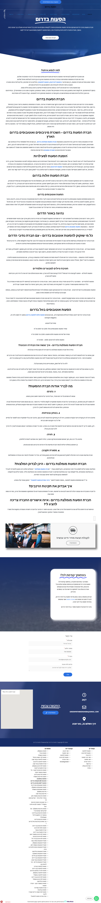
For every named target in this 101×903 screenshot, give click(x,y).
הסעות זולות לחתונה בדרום (35, 315)
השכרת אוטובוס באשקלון (39, 843)
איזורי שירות (21, 14)
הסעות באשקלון (42, 751)
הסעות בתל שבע (41, 881)
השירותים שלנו (75, 14)
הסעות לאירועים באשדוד (39, 879)
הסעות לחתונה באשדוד (39, 875)
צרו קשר (11, 14)
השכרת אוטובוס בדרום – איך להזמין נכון (38, 863)
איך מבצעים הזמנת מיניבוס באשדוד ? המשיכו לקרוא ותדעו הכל (38, 804)
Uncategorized (64, 762)
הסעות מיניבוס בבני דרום (39, 826)
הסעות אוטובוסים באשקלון (39, 787)
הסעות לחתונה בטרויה (40, 866)
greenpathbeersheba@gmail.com (84, 712)
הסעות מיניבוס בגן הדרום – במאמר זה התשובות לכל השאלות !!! (39, 815)
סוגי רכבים (66, 751)
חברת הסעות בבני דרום (39, 832)
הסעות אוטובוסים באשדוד (39, 789)
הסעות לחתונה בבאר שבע (39, 759)
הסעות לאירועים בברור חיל (39, 839)
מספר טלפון (68, 648)
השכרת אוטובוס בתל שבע (39, 851)
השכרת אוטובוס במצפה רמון (38, 845)
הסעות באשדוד (42, 755)
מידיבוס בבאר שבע (41, 794)
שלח (68, 674)
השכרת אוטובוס (49, 150)
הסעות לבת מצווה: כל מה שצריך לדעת (37, 893)
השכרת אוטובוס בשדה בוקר (38, 841)
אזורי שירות (65, 759)
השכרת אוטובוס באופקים (39, 854)
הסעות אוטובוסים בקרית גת (38, 785)
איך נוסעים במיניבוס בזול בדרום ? (37, 822)
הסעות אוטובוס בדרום (72, 227)
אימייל (69, 656)
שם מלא (69, 640)
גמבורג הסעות (70, 599)
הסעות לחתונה (53, 14)
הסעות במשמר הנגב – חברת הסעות (38, 884)
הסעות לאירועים (65, 14)
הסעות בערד (42, 753)
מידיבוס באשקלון (41, 792)
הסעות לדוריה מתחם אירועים (38, 871)
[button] (96, 898)
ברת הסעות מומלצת (41, 469)
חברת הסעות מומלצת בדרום (46, 142)
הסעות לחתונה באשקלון (39, 873)
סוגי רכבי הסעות (32, 14)
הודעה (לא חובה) (67, 664)
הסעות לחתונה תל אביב (39, 762)
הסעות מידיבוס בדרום (40, 774)
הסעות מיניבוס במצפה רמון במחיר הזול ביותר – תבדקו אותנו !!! (37, 798)
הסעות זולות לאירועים (40, 828)
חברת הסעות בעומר (40, 830)
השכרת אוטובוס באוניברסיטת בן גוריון (37, 848)
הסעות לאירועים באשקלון (39, 766)
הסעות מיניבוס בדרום (40, 819)
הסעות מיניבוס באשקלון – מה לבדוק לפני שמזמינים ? (38, 810)
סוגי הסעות (43, 14)
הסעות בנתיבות (42, 890)
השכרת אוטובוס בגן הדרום (39, 856)
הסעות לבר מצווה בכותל (39, 757)
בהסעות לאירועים (56, 82)
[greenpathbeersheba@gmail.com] (84, 707)
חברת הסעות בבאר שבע (39, 764)
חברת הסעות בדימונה (40, 768)
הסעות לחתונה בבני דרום (39, 868)
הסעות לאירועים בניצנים (39, 836)
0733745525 (73, 543)
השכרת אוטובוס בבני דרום (39, 858)
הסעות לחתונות (43, 82)
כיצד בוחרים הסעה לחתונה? (40, 480)
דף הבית (90, 14)
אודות (83, 14)
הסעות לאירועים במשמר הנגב (38, 834)
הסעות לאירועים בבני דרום (39, 877)
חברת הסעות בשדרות (40, 888)
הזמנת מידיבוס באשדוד (39, 777)
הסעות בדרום (50, 6)
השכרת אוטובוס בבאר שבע (38, 860)
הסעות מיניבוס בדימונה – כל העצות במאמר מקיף (38, 771)
